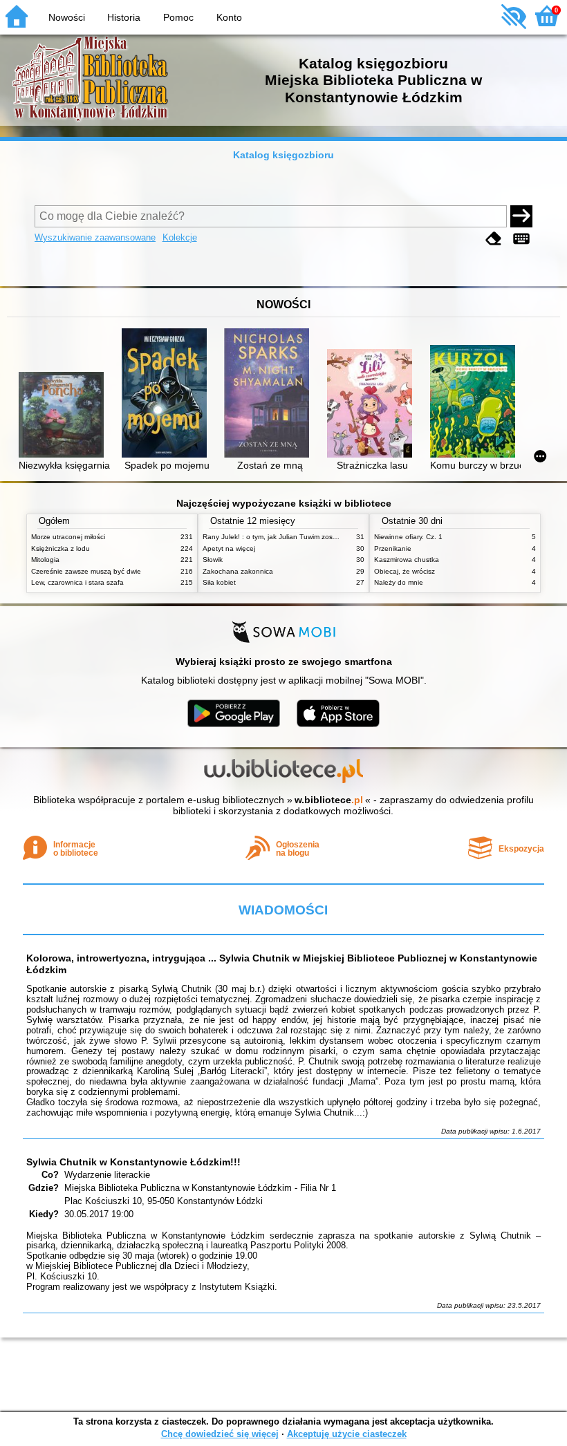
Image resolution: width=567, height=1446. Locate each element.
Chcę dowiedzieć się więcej (220, 1434)
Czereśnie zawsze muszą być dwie (86, 571)
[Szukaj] (521, 216)
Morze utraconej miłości (68, 537)
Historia (123, 17)
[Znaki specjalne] (521, 238)
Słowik (213, 559)
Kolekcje (179, 237)
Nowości (66, 17)
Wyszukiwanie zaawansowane (95, 237)
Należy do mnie (398, 582)
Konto (229, 17)
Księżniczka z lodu (60, 548)
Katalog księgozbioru (283, 154)
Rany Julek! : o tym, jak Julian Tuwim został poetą (282, 537)
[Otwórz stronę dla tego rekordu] (64, 416)
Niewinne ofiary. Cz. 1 (408, 537)
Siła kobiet (219, 582)
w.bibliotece (329, 799)
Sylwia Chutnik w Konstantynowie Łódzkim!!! (133, 1161)
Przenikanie (392, 548)
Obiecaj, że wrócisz (404, 571)
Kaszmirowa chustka (406, 559)
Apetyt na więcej (229, 548)
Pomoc (178, 17)
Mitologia (45, 559)
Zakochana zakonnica (238, 571)
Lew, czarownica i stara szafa (77, 582)
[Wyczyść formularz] (494, 238)
